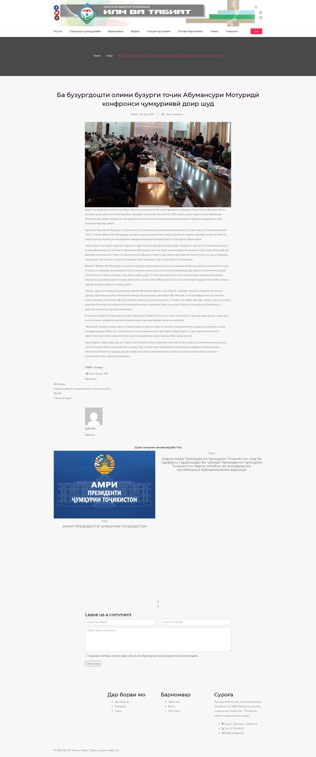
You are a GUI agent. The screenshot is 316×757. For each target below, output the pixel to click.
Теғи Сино (174, 710)
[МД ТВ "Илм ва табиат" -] (157, 12)
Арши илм (174, 701)
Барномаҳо (115, 31)
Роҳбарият (120, 706)
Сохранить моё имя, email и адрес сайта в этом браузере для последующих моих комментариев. (143, 655)
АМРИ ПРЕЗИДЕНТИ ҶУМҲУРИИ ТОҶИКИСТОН (105, 526)
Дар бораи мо (122, 701)
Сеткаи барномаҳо (190, 31)
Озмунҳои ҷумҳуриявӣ (85, 31)
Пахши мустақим (158, 31)
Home (97, 55)
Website (90, 434)
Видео (135, 31)
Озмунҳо (232, 31)
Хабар (109, 55)
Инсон (171, 706)
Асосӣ (58, 31)
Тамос (214, 31)
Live (256, 31)
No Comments (175, 114)
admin (134, 114)
